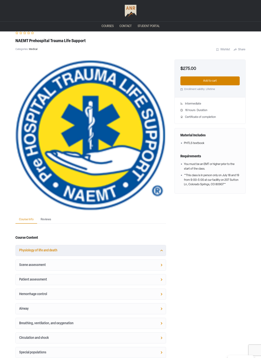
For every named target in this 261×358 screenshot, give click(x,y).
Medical (33, 49)
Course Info (26, 219)
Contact (125, 26)
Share (241, 49)
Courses (108, 26)
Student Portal (149, 26)
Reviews (46, 219)
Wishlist (225, 49)
